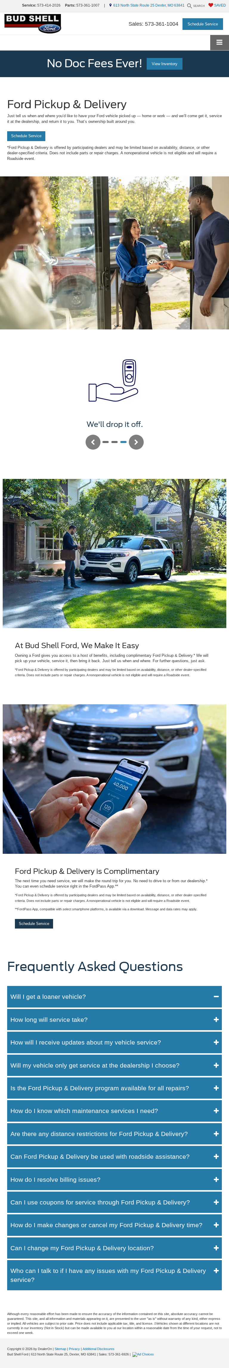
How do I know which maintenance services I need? (84, 1110)
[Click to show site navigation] (219, 42)
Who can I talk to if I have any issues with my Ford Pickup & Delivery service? (108, 1275)
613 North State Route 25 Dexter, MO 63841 (148, 5)
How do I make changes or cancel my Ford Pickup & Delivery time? (106, 1225)
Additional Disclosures (98, 1349)
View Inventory (164, 64)
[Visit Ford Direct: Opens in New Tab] (143, 1354)
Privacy (74, 1349)
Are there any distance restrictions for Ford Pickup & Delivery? (99, 1133)
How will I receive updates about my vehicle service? (85, 1042)
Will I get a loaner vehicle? (48, 996)
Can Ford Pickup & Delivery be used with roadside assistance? (100, 1156)
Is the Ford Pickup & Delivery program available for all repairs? (99, 1088)
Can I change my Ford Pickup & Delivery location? (82, 1248)
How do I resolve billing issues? (55, 1179)
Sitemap (60, 1349)
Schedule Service (203, 24)
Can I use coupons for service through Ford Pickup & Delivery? (100, 1202)
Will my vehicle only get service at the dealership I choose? (95, 1065)
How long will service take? (49, 1019)
